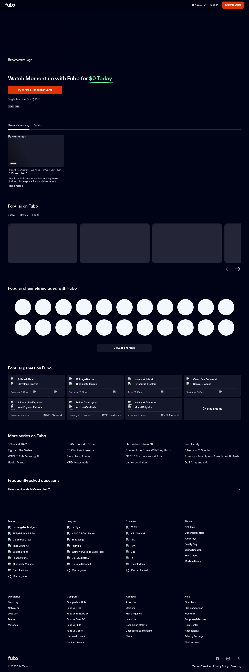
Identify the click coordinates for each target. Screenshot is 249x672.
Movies (24, 215)
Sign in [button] (214, 5)
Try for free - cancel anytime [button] (35, 89)
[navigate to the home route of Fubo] (10, 5)
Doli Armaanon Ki (196, 462)
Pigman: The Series (20, 450)
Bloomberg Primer (78, 456)
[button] (36, 151)
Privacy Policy (220, 666)
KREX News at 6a (78, 462)
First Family (192, 444)
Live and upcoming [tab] (18, 125)
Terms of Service (201, 666)
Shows (12, 215)
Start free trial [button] (233, 5)
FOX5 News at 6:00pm (81, 444)
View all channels (125, 347)
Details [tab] (38, 125)
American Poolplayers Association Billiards (212, 456)
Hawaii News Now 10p (140, 444)
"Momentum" (18, 173)
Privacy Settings (194, 636)
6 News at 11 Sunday (198, 450)
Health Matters (17, 462)
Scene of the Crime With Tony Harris (149, 450)
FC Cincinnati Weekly (80, 450)
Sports (35, 215)
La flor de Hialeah (137, 462)
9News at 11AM (17, 444)
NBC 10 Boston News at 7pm (144, 456)
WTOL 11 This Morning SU (24, 456)
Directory (236, 666)
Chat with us (192, 642)
